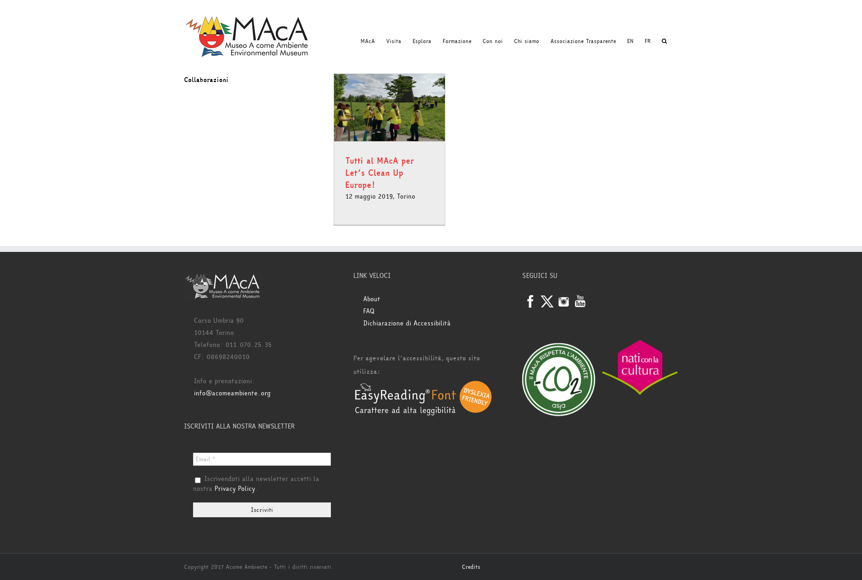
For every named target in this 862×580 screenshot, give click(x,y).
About (371, 299)
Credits (471, 567)
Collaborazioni (206, 80)
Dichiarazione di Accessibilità (407, 323)
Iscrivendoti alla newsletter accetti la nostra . (256, 484)
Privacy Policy (235, 488)
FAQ (368, 311)
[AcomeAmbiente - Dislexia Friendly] (423, 385)
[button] (664, 41)
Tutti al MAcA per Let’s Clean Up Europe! (379, 173)
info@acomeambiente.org (232, 393)
